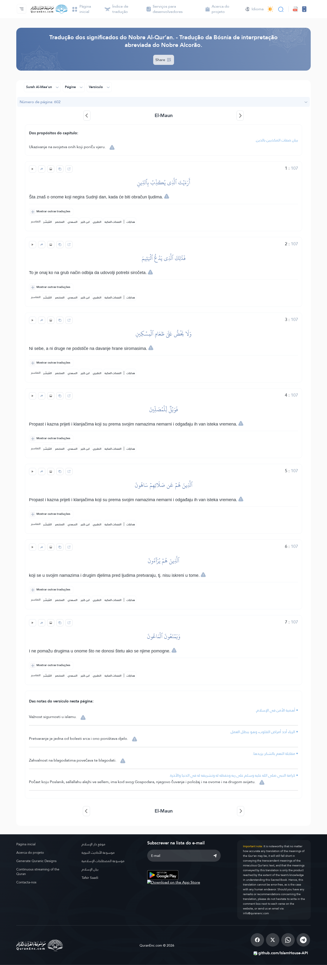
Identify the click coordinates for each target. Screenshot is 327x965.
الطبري (97, 221)
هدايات (131, 221)
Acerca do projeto (30, 852)
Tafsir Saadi (90, 878)
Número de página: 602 (40, 101)
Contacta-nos (26, 882)
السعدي (72, 221)
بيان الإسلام (90, 869)
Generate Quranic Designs (36, 861)
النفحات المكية (113, 221)
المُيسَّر (47, 221)
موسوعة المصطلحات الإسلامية (103, 861)
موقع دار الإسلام (93, 844)
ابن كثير (85, 221)
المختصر (59, 221)
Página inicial (25, 844)
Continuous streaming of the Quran (37, 871)
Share (160, 59)
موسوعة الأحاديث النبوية (98, 852)
